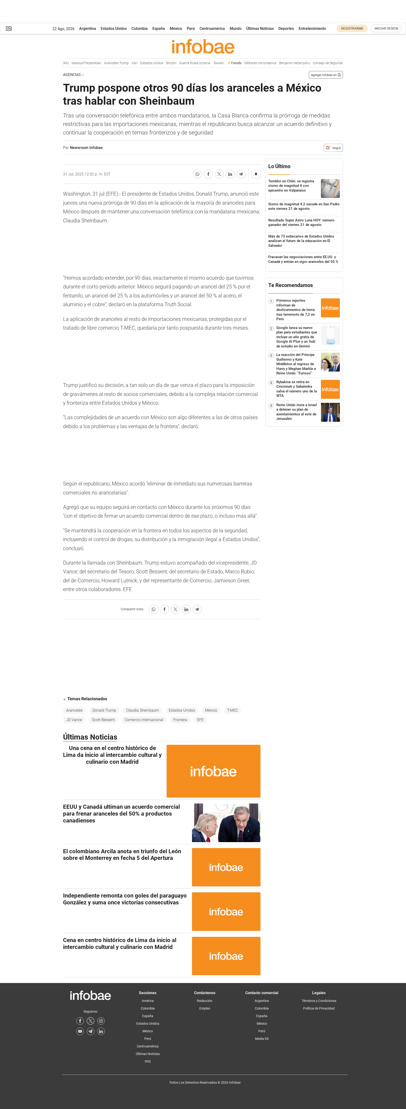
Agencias (72, 74)
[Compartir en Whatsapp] (197, 174)
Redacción (204, 1001)
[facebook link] (80, 1021)
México (176, 28)
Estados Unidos (114, 28)
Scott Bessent (103, 720)
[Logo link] (203, 46)
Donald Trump (104, 710)
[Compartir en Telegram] (241, 174)
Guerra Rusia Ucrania (188, 63)
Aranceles (74, 710)
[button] (9, 28)
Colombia (140, 28)
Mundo (236, 28)
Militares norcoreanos (254, 63)
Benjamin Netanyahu (288, 63)
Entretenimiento (312, 28)
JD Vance (74, 720)
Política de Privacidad (319, 1008)
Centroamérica (212, 28)
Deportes (286, 28)
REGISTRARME (352, 28)
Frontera (180, 720)
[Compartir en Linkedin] (230, 174)
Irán (128, 63)
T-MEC (232, 710)
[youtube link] (80, 1031)
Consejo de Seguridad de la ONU (330, 63)
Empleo (204, 1008)
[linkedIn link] (101, 1031)
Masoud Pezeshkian (80, 63)
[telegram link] (90, 1031)
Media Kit (262, 1039)
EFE (200, 720)
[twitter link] (90, 1021)
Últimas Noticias (260, 28)
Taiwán (212, 63)
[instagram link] (101, 1021)
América (148, 1001)
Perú (191, 28)
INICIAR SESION (386, 28)
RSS (148, 1061)
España (158, 28)
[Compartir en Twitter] (219, 174)
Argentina (87, 28)
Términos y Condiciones (319, 1001)
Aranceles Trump (110, 63)
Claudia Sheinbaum (142, 710)
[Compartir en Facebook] (208, 174)
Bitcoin (165, 63)
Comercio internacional (144, 720)
